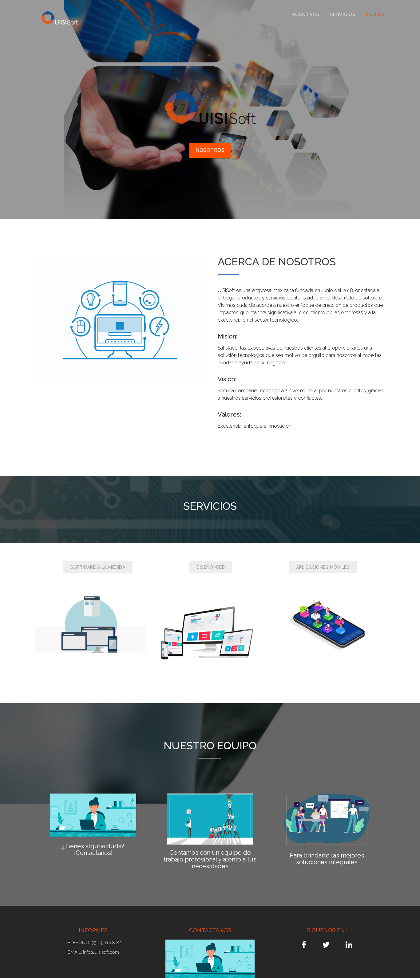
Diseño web (210, 567)
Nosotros (305, 14)
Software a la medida (97, 567)
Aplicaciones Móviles (323, 567)
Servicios (342, 14)
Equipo (375, 14)
